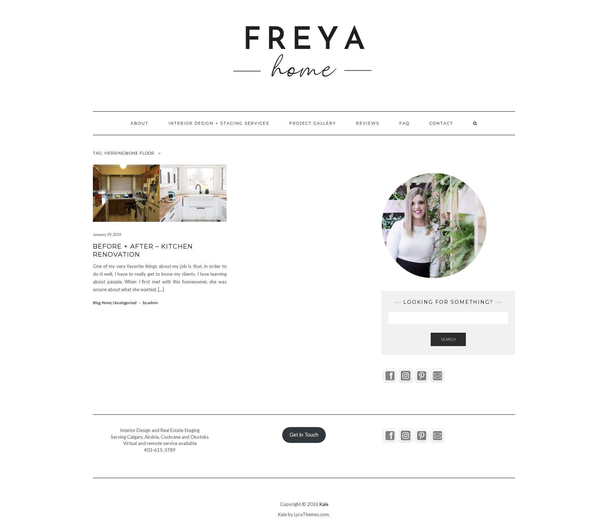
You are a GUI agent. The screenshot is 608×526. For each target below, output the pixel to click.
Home (107, 302)
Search (448, 339)
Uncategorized (125, 302)
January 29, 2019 (107, 234)
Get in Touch (304, 435)
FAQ (404, 123)
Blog (96, 302)
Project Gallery (312, 123)
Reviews (367, 123)
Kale (323, 504)
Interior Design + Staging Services (219, 123)
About (139, 123)
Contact (441, 123)
